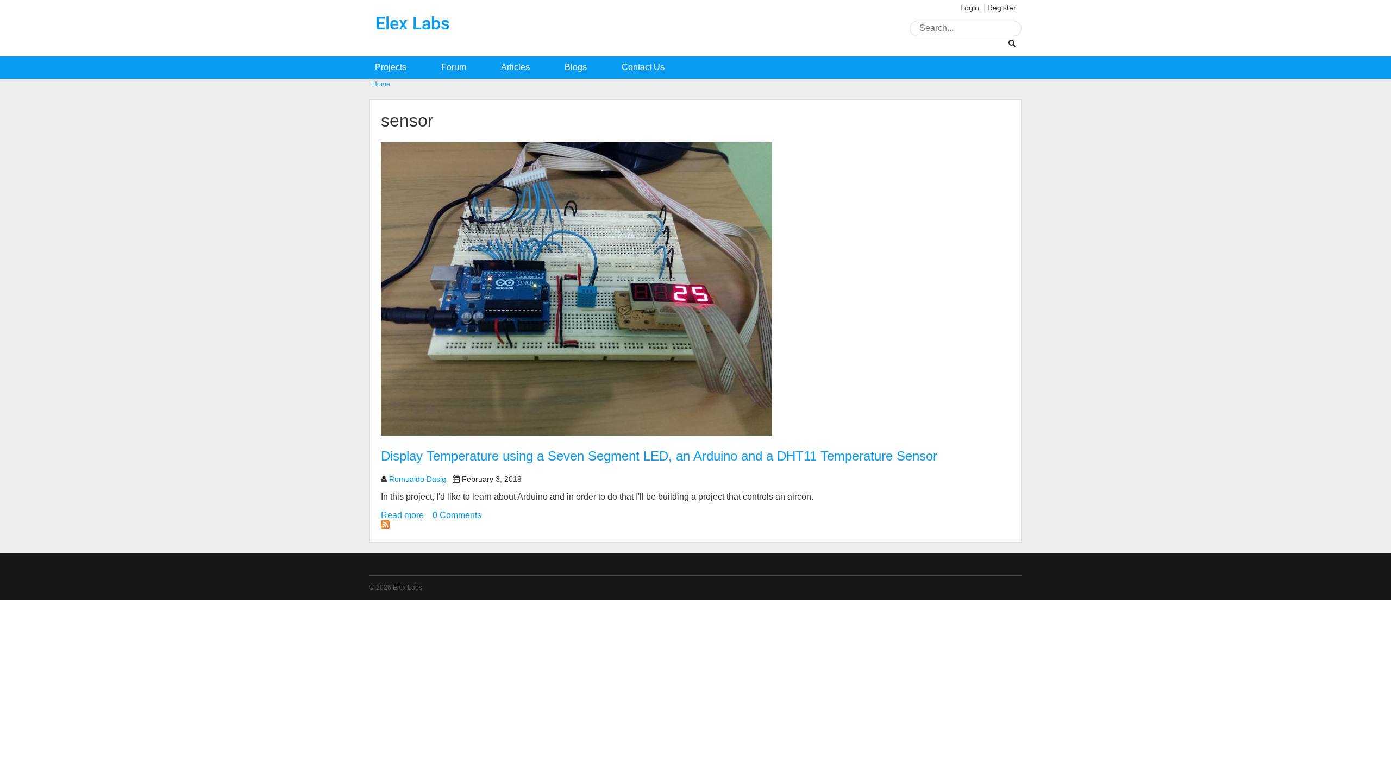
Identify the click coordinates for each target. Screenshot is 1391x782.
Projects (390, 67)
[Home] (412, 41)
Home (381, 84)
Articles (515, 67)
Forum (453, 67)
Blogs (576, 67)
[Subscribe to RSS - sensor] (385, 526)
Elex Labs (407, 587)
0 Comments (457, 515)
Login (969, 7)
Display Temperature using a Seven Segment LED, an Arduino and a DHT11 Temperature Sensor (659, 456)
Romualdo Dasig (417, 479)
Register (1001, 7)
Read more (402, 515)
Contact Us (643, 67)
